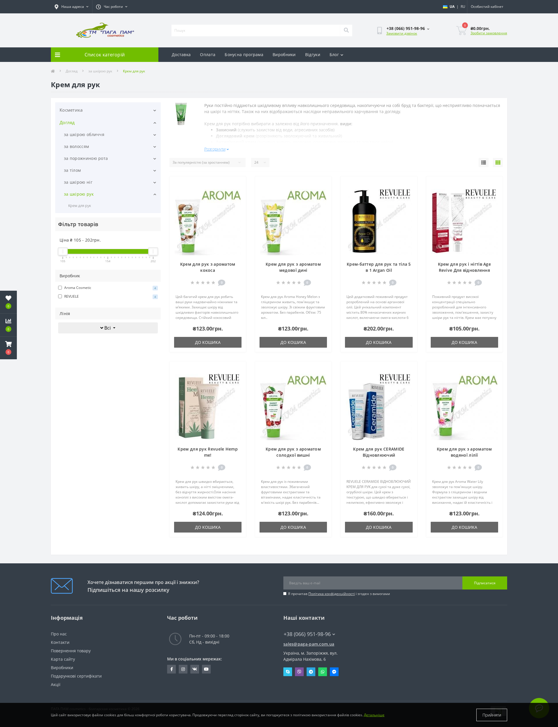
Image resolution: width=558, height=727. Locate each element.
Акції (55, 684)
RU (463, 6)
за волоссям (76, 146)
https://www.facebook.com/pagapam (171, 669)
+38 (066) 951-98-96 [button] (307, 634)
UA (452, 6)
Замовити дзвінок (401, 33)
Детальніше (374, 714)
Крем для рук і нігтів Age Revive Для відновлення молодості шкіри (464, 270)
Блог (334, 54)
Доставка (181, 54)
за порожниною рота (86, 158)
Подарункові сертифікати (76, 676)
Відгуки (312, 54)
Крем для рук (79, 205)
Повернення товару (71, 650)
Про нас (59, 634)
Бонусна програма (244, 54)
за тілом (72, 170)
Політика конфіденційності (331, 593)
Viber (299, 671)
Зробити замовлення (489, 33)
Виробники (284, 54)
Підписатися (485, 582)
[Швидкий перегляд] (237, 202)
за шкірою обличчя (84, 134)
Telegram (311, 671)
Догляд (72, 71)
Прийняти (491, 715)
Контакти (60, 642)
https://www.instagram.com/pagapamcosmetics (183, 669)
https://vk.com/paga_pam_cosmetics (194, 669)
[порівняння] (236, 193)
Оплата (207, 54)
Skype (287, 671)
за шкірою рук (100, 71)
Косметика (71, 110)
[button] (8, 348)
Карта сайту (63, 659)
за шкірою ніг (78, 182)
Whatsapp (322, 671)
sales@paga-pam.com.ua (308, 644)
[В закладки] (236, 184)
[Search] (346, 30)
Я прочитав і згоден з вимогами (339, 593)
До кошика (208, 342)
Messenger (334, 671)
